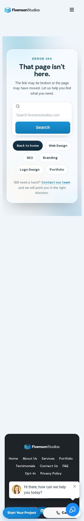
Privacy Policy (51, 473)
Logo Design (30, 169)
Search (43, 127)
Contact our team (55, 182)
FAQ (65, 466)
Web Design (58, 145)
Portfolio (57, 169)
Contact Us (49, 466)
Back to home (28, 145)
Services (48, 458)
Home (13, 458)
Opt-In (30, 473)
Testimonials (25, 466)
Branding (50, 158)
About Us (30, 458)
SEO (30, 158)
